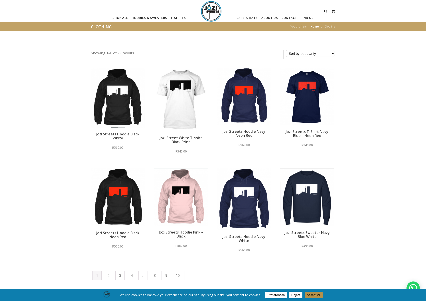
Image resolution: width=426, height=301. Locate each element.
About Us (269, 18)
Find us (307, 18)
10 (178, 275)
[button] (413, 288)
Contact (289, 18)
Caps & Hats (247, 18)
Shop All (120, 18)
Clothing (330, 26)
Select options (118, 101)
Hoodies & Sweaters (149, 18)
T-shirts (178, 18)
